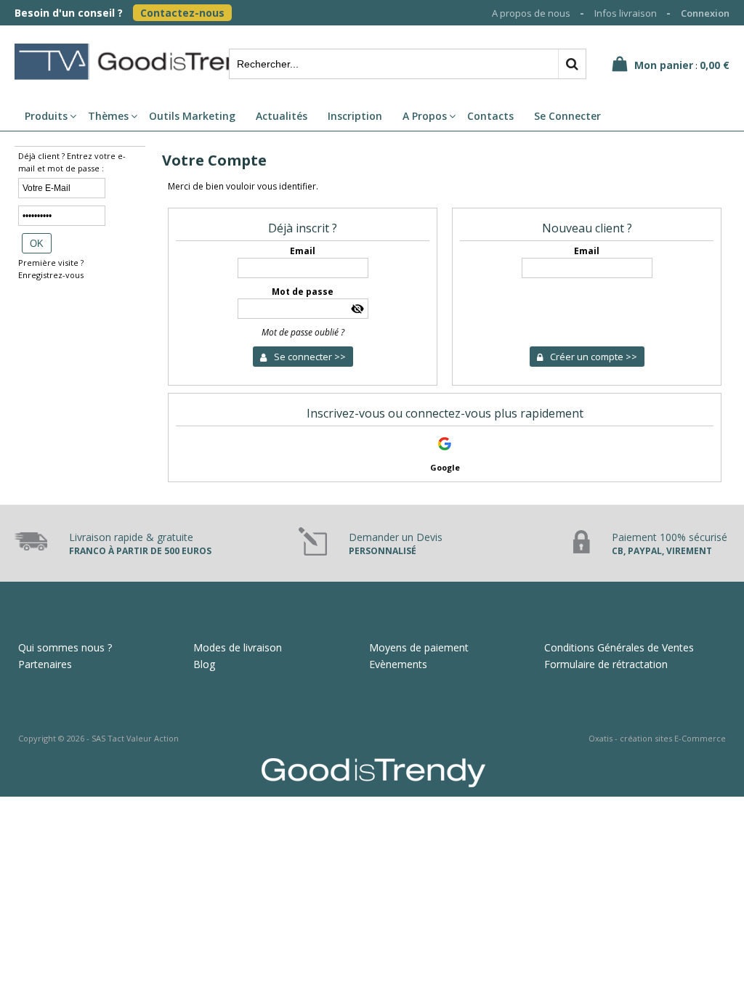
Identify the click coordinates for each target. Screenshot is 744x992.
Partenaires (45, 664)
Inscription (355, 116)
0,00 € (714, 65)
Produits (46, 116)
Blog (204, 664)
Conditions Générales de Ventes (619, 647)
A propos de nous (531, 13)
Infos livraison (625, 13)
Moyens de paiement (419, 647)
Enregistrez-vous (51, 274)
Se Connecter (567, 116)
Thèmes (108, 116)
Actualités (281, 116)
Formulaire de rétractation (606, 664)
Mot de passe (302, 291)
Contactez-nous (182, 13)
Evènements (398, 664)
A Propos (425, 116)
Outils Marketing (192, 116)
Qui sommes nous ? (65, 647)
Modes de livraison (237, 647)
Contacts (490, 116)
